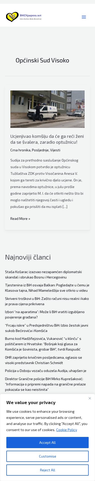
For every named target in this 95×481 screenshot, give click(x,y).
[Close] (90, 398)
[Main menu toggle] (84, 17)
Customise (47, 456)
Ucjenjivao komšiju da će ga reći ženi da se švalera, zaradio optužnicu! (47, 139)
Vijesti (55, 150)
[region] (47, 437)
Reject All (47, 470)
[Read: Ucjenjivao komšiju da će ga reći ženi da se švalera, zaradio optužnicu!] (47, 109)
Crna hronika (20, 150)
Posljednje (40, 150)
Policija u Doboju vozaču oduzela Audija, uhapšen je (45, 370)
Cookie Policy (66, 429)
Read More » (20, 219)
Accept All (47, 442)
